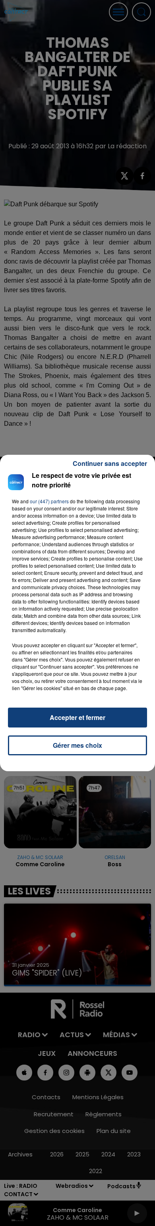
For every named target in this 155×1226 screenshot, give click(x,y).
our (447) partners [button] (49, 501)
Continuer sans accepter (110, 463)
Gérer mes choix (77, 745)
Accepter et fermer (77, 717)
